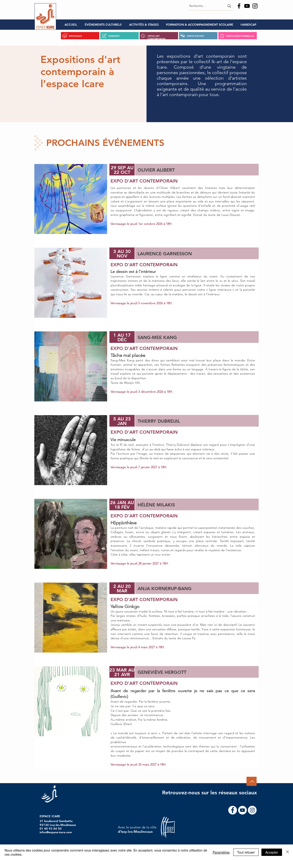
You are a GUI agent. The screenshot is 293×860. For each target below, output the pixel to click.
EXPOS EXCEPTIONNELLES (240, 36)
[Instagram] (255, 6)
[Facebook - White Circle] (232, 810)
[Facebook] (239, 6)
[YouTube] (247, 6)
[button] (103, 24)
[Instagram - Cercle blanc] (252, 810)
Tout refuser (246, 852)
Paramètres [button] (221, 852)
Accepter (271, 852)
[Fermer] (287, 852)
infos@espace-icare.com (56, 832)
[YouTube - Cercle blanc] (242, 810)
